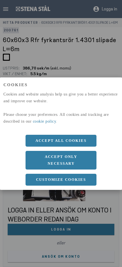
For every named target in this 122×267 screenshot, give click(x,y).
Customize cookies (61, 179)
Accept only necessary (61, 160)
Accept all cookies (61, 140)
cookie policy (44, 121)
